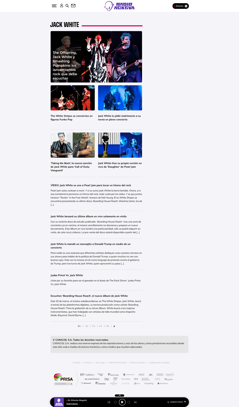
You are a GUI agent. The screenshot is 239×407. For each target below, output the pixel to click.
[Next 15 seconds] (129, 402)
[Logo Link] (119, 5)
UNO (107, 379)
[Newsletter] (71, 6)
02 (86, 326)
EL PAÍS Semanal (146, 379)
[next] (114, 326)
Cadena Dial (136, 379)
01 (79, 326)
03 (93, 326)
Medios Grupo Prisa (63, 383)
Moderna (100, 383)
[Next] (135, 402)
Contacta (76, 362)
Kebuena (166, 379)
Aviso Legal (100, 362)
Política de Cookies (137, 362)
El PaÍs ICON (125, 383)
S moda (137, 383)
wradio (114, 379)
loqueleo (149, 383)
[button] (54, 6)
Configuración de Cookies (159, 362)
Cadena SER (141, 375)
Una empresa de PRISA (63, 377)
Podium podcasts (113, 383)
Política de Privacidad (117, 362)
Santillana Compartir (129, 375)
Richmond (86, 383)
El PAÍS (88, 375)
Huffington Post (91, 379)
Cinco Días (125, 379)
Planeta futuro (156, 379)
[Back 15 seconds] (115, 402)
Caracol (169, 375)
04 (100, 326)
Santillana (114, 375)
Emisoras (88, 362)
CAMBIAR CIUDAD (176, 402)
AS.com (149, 375)
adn (158, 375)
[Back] (109, 402)
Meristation (162, 383)
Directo (179, 6)
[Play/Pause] (122, 402)
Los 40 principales (101, 375)
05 (107, 326)
